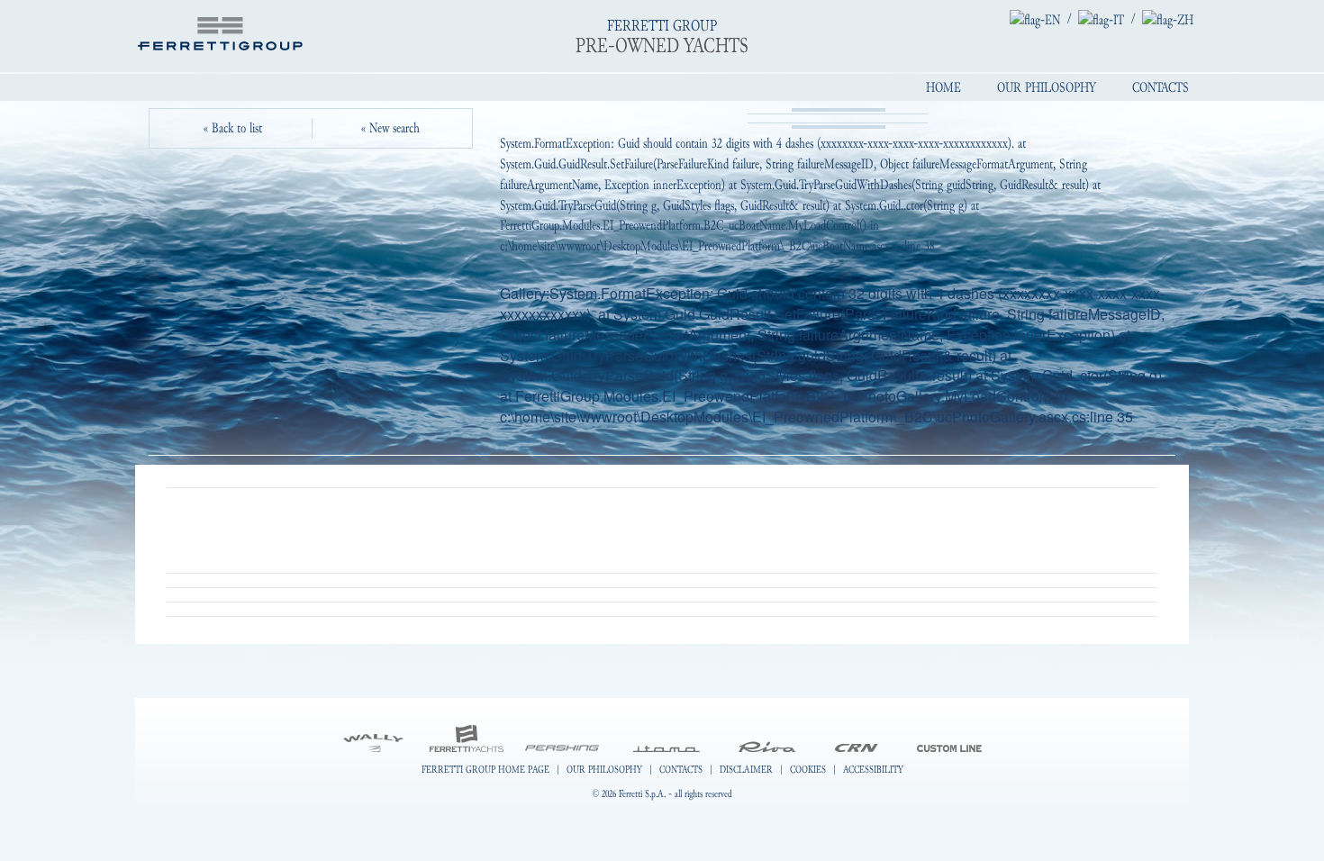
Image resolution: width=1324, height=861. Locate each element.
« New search (390, 128)
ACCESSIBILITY (873, 769)
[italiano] (1101, 19)
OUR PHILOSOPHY (604, 769)
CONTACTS (681, 769)
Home (943, 87)
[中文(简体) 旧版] (1167, 19)
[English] (1035, 19)
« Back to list (233, 128)
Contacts (1160, 87)
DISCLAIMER (746, 769)
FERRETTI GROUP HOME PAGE (485, 769)
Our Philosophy (1046, 87)
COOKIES (808, 769)
